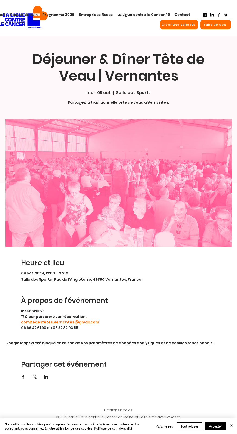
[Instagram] (205, 15)
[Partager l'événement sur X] (34, 377)
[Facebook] (219, 15)
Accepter (215, 426)
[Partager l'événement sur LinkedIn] (46, 377)
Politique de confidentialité (113, 428)
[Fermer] (231, 426)
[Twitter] (226, 15)
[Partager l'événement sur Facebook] (23, 377)
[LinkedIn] (212, 15)
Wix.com (173, 417)
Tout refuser (189, 426)
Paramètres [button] (164, 426)
